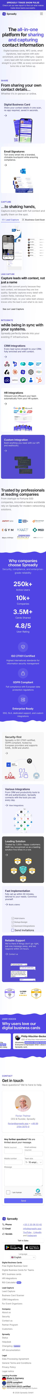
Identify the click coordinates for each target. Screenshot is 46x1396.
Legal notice (8, 1371)
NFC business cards (11, 1274)
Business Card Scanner (13, 1295)
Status (5, 1337)
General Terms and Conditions (16, 1363)
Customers (7, 1329)
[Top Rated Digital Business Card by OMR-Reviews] (10, 993)
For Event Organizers (12, 1303)
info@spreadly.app (32, 1228)
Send (23, 1200)
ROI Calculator (9, 1282)
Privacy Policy (9, 1367)
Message (8, 1167)
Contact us (7, 1320)
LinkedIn (37, 1232)
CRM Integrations (10, 1299)
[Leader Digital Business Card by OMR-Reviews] (36, 993)
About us (6, 1312)
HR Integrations (9, 1278)
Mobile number (10, 1158)
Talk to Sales (23, 1240)
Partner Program (10, 1324)
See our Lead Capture (13, 309)
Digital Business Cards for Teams (18, 1270)
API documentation (11, 1350)
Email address (30, 1148)
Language (23, 1254)
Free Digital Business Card (14, 1266)
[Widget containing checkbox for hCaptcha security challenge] (23, 1192)
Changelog (7, 1346)
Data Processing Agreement (15, 1359)
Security (6, 1316)
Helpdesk (6, 1341)
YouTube (27, 1232)
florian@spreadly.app (18, 1123)
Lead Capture (8, 1291)
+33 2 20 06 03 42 (32, 1224)
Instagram (32, 1235)
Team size (29, 1158)
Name (10, 1147)
